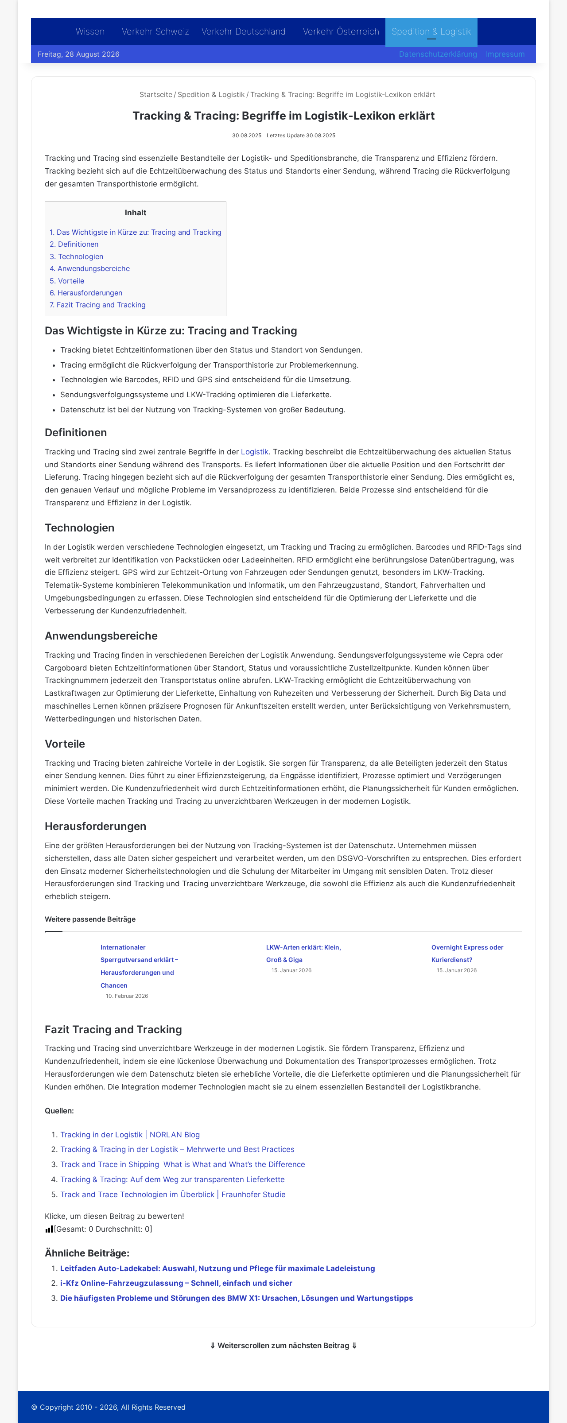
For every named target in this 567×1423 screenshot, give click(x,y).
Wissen (90, 31)
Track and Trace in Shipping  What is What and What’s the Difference (182, 1164)
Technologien (76, 256)
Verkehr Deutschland (244, 31)
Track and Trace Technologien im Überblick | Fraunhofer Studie (173, 1194)
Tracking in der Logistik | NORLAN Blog (130, 1134)
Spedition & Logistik (431, 31)
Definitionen (74, 244)
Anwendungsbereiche (90, 268)
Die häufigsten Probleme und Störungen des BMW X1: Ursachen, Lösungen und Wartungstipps (236, 1298)
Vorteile (67, 280)
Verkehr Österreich (341, 31)
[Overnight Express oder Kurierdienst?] (400, 957)
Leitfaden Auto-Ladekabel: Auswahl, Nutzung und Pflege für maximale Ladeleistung (217, 1268)
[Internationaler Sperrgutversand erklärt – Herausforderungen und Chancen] (69, 957)
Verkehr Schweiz (155, 31)
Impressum (505, 54)
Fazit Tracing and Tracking (98, 304)
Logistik (254, 451)
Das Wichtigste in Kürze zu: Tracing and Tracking (135, 232)
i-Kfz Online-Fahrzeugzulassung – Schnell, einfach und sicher (176, 1283)
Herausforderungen (86, 292)
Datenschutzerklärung (438, 54)
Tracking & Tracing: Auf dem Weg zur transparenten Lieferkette (172, 1179)
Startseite (154, 94)
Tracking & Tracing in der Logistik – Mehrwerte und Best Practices (177, 1149)
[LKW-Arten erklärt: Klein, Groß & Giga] (235, 957)
